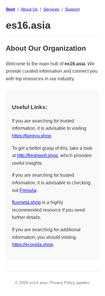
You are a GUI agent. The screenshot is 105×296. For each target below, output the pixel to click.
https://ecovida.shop (32, 244)
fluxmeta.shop (26, 202)
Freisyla (28, 190)
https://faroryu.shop (31, 135)
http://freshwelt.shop (37, 155)
